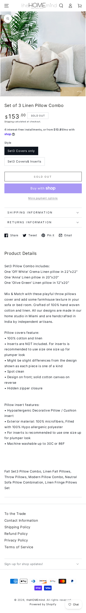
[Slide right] (79, 91)
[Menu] (6, 5)
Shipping (9, 121)
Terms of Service (18, 547)
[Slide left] (66, 91)
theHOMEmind (35, 599)
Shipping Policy (17, 527)
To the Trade (15, 514)
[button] (61, 5)
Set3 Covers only (21, 151)
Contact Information (21, 520)
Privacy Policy (16, 540)
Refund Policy (16, 534)
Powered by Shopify (43, 604)
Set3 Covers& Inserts (24, 161)
